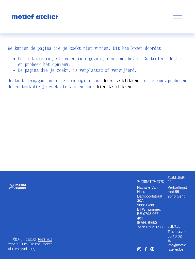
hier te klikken (121, 80)
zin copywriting (21, 249)
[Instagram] (139, 249)
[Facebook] (146, 249)
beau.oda (45, 239)
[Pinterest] (152, 249)
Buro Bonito (30, 244)
